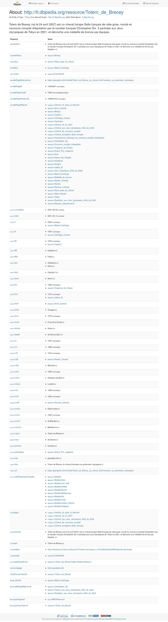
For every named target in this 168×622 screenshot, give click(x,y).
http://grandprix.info (56, 568)
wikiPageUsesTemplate (22, 476)
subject (14, 512)
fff (13, 241)
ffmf (14, 272)
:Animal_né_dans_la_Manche (63, 105)
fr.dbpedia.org (88, 17)
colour (14, 61)
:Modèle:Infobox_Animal (61, 503)
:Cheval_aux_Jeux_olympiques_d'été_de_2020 (71, 128)
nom (14, 439)
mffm (14, 365)
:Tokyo (54, 197)
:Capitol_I (55, 114)
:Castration (55, 121)
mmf (14, 396)
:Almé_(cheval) (57, 108)
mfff (14, 359)
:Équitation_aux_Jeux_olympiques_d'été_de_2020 (72, 200)
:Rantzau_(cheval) (58, 187)
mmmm (15, 427)
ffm (13, 262)
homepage (16, 568)
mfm (14, 371)
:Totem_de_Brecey (59, 574)
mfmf (14, 377)
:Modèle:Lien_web (58, 483)
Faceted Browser (132, 3)
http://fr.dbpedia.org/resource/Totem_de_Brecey (74, 11)
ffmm (14, 278)
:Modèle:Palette (57, 486)
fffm (14, 256)
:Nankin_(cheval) (58, 180)
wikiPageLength (18, 92)
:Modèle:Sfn (56, 496)
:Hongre (54, 164)
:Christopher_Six (58, 141)
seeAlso (15, 549)
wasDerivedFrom (19, 561)
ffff (13, 250)
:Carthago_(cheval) (59, 118)
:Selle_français (57, 193)
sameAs (14, 555)
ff (13, 231)
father (14, 67)
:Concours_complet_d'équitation (64, 144)
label (13, 543)
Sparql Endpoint (152, 3)
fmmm (15, 328)
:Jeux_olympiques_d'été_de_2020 (65, 170)
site (14, 458)
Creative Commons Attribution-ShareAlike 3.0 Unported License (106, 619)
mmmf (15, 421)
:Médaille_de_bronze (60, 177)
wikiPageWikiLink (18, 105)
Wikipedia (66, 619)
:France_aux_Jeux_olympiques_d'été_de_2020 (71, 589)
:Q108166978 (56, 74)
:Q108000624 (56, 555)
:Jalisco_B (55, 167)
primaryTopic (19, 605)
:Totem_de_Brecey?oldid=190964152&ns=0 (69, 561)
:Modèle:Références (59, 493)
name (15, 433)
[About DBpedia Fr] (17, 3)
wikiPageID (16, 86)
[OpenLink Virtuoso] (62, 616)
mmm (15, 415)
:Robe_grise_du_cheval (61, 61)
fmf (14, 294)
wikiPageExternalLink (20, 80)
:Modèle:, (55, 476)
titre (14, 464)
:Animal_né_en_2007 (60, 124)
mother (14, 74)
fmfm (14, 309)
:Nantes (54, 183)
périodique (17, 452)
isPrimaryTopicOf (18, 574)
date (14, 216)
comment (15, 531)
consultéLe (17, 209)
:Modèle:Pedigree (58, 506)
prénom (15, 445)
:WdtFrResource (56, 599)
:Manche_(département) (61, 203)
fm (13, 284)
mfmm (15, 384)
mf (13, 347)
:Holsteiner (55, 160)
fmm (14, 316)
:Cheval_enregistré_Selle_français (65, 134)
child (15, 580)
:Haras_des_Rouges (59, 157)
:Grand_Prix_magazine (60, 151)
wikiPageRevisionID (19, 98)
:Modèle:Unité (57, 499)
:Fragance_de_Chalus (60, 147)
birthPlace (15, 55)
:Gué (53, 154)
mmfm (15, 408)
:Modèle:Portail (57, 489)
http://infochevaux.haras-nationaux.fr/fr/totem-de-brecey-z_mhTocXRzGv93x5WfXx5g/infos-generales (90, 549)
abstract (15, 44)
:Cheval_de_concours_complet (64, 131)
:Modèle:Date (56, 480)
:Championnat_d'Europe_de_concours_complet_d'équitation (76, 137)
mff (13, 353)
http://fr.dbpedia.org (56, 17)
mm (14, 390)
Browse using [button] (37, 3)
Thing (27, 17)
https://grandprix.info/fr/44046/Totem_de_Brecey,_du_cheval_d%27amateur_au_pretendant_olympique (90, 80)
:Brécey (54, 55)
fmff (14, 303)
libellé (15, 334)
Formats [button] (54, 3)
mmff (14, 402)
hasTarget (17, 599)
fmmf (14, 322)
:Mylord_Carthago (58, 67)
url (13, 470)
